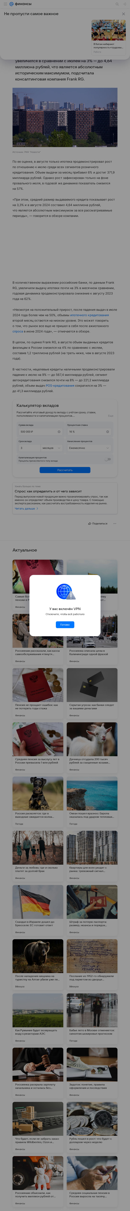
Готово (65, 624)
